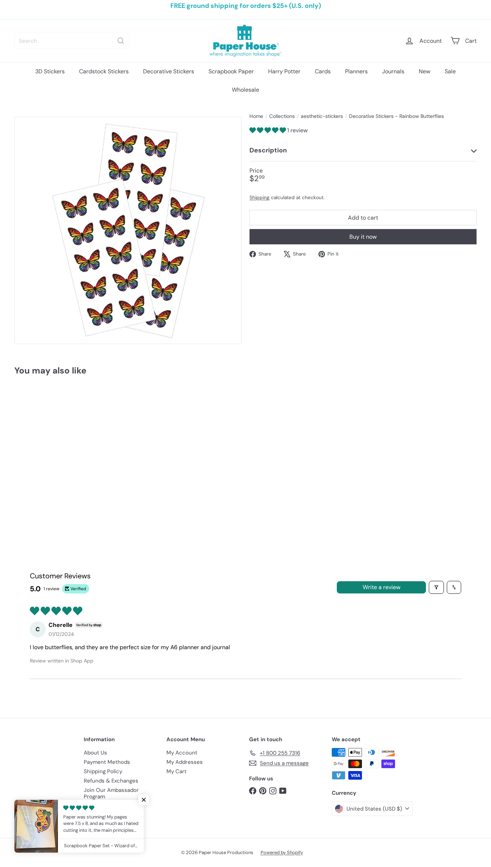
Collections (282, 116)
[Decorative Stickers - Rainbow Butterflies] (50, 445)
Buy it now (363, 236)
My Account (181, 752)
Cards (323, 71)
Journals (393, 71)
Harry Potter (284, 71)
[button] (268, 130)
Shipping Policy (103, 771)
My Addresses (184, 762)
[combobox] (71, 41)
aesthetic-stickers (322, 116)
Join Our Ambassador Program (111, 793)
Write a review (381, 587)
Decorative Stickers (168, 71)
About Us (95, 752)
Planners (356, 71)
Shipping (259, 197)
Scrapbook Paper (231, 71)
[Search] (120, 41)
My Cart (176, 771)
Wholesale (245, 89)
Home (256, 116)
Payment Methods (107, 762)
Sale (450, 71)
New (424, 71)
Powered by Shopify (282, 852)
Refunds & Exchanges (111, 780)
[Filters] (436, 587)
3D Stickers (50, 71)
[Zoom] (128, 230)
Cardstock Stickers (104, 71)
